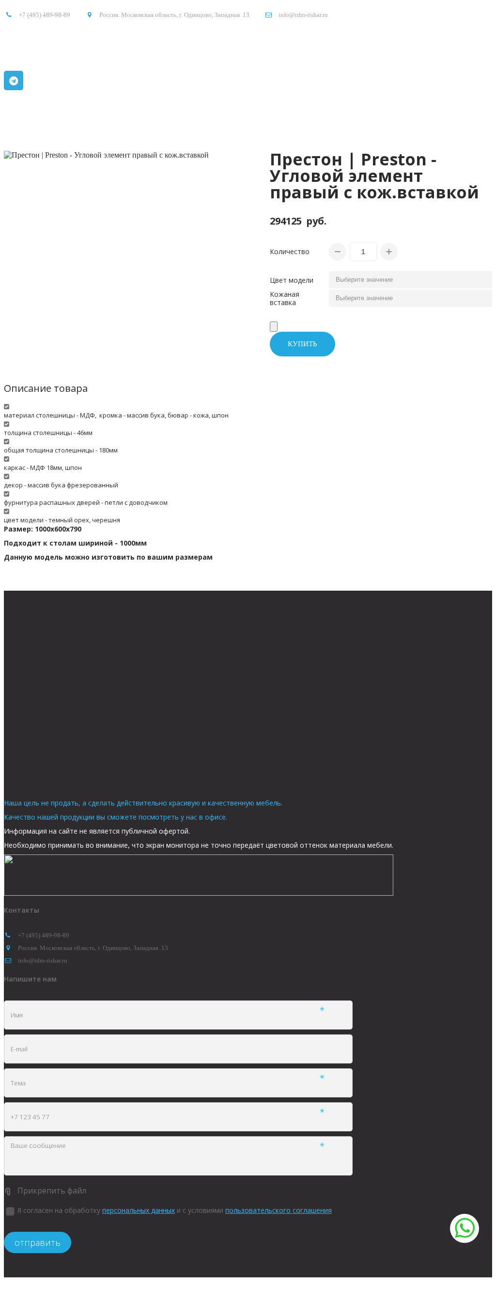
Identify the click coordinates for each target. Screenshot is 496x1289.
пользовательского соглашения (278, 1210)
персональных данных (138, 1210)
